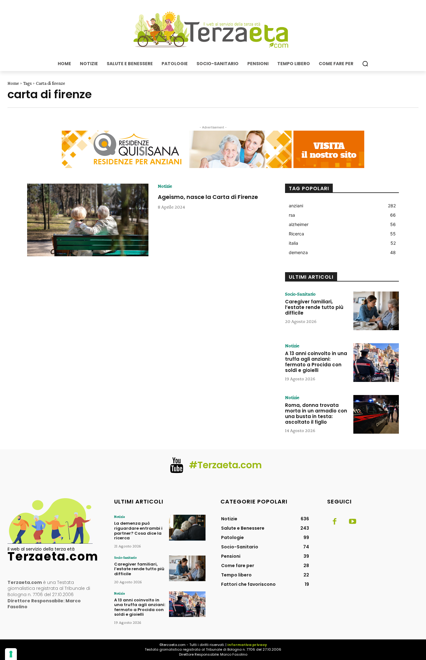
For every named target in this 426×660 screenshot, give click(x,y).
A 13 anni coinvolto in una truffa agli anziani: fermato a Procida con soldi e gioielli (316, 361)
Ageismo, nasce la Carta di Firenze (208, 197)
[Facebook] (334, 521)
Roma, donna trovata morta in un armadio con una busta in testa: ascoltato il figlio (316, 413)
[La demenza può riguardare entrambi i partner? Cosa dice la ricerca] (187, 527)
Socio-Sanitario (300, 293)
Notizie (165, 186)
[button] (365, 63)
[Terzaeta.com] (213, 29)
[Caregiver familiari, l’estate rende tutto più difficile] (376, 310)
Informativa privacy (247, 644)
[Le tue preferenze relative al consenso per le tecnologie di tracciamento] (11, 654)
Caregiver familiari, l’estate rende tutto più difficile (314, 307)
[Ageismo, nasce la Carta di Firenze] (87, 220)
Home (13, 83)
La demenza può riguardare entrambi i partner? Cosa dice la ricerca (138, 530)
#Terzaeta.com (225, 465)
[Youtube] (352, 521)
